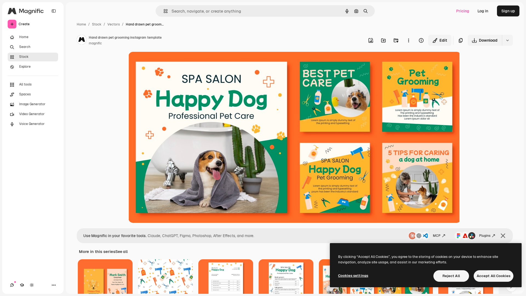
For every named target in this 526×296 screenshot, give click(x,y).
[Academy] (22, 285)
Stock (96, 24)
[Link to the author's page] (82, 40)
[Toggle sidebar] (53, 11)
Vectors (113, 24)
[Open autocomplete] (163, 11)
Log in (483, 10)
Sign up (508, 10)
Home (81, 24)
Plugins (484, 236)
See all (121, 251)
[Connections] (12, 285)
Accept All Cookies (493, 276)
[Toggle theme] (31, 285)
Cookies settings (353, 275)
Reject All (451, 276)
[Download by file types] (507, 40)
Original (163, 62)
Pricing (462, 10)
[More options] (408, 40)
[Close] (503, 235)
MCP (437, 236)
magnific (95, 43)
